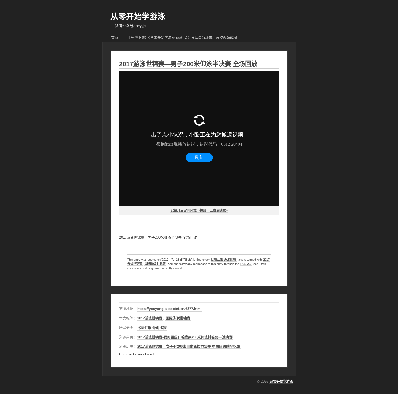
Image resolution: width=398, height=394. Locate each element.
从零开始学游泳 (137, 16)
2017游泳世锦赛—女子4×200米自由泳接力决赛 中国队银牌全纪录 (188, 346)
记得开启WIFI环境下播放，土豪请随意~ (199, 210)
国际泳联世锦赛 (155, 263)
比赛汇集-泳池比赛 (223, 259)
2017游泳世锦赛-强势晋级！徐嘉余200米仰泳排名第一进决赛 (185, 337)
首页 (114, 38)
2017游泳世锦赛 (149, 318)
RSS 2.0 (245, 263)
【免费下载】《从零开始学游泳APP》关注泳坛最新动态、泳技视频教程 (182, 38)
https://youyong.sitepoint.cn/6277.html (169, 309)
